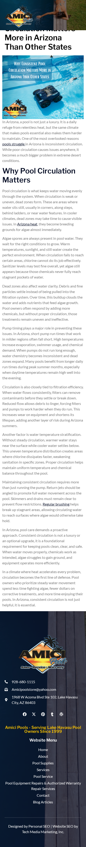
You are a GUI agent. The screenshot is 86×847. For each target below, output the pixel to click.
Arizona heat (27, 224)
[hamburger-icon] (76, 21)
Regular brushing (56, 504)
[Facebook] (25, 714)
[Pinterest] (43, 714)
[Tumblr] (52, 714)
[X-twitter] (34, 714)
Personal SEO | (40, 826)
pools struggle (13, 144)
